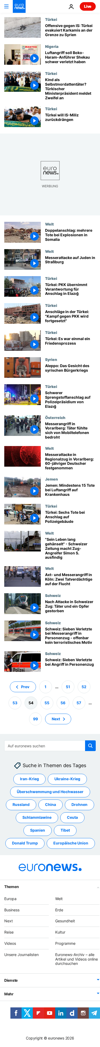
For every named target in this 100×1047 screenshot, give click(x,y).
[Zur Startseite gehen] (19, 6)
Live (87, 6)
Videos (10, 943)
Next (56, 719)
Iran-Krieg (29, 778)
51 (68, 686)
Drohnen (79, 804)
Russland (21, 804)
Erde (59, 910)
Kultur (60, 932)
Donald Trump (25, 843)
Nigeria (51, 46)
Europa (10, 898)
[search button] (90, 745)
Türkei (51, 19)
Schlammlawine (36, 817)
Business (11, 910)
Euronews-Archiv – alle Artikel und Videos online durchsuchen (76, 959)
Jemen (51, 479)
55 (47, 702)
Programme (65, 943)
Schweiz (53, 595)
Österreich (55, 417)
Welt (49, 224)
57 (79, 702)
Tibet (65, 830)
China (50, 804)
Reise (9, 932)
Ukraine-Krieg (67, 778)
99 (35, 719)
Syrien (51, 359)
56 (63, 702)
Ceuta (72, 817)
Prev (25, 686)
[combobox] (50, 745)
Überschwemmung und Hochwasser (50, 791)
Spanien (37, 830)
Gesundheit (65, 921)
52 (84, 686)
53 (15, 702)
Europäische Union (70, 843)
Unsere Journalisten (21, 954)
